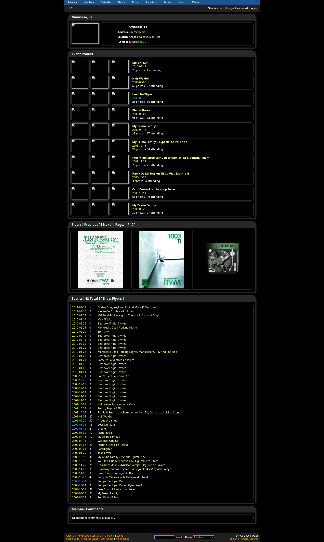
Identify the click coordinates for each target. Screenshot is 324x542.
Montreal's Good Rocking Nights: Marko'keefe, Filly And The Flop (137, 352)
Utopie (102, 428)
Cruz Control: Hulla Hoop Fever (154, 189)
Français (243, 538)
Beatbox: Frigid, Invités (112, 323)
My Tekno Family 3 (145, 126)
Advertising (83, 535)
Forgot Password (237, 8)
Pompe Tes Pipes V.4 (110, 481)
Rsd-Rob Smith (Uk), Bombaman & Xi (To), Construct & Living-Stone (139, 412)
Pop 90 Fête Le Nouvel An (113, 376)
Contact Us (97, 535)
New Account (216, 8)
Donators (109, 535)
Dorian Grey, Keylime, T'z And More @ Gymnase (127, 307)
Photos (121, 2)
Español (254, 538)
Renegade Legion (90, 538)
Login (253, 8)
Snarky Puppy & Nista (111, 408)
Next (107, 224)
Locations (151, 2)
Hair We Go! (140, 78)
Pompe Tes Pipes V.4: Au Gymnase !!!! (120, 485)
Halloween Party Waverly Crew (117, 404)
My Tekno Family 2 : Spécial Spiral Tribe (159, 142)
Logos (120, 535)
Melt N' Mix (140, 63)
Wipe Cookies (122, 538)
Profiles (168, 2)
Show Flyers (112, 298)
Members (89, 2)
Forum (135, 2)
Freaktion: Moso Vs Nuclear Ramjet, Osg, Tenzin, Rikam (170, 158)
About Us (71, 535)
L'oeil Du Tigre (142, 94)
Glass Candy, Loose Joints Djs (115, 473)
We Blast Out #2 (108, 441)
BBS (70, 8)
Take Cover (104, 453)
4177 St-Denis (137, 32)
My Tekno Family (144, 205)
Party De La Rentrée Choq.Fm (116, 360)
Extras (195, 2)
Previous (91, 224)
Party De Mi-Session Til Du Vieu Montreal (160, 173)
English (233, 538)
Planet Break (141, 110)
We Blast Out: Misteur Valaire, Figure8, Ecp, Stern (128, 461)
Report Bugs (72, 538)
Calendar (106, 2)
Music (182, 2)
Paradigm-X (105, 449)
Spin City (103, 331)
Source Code (107, 538)
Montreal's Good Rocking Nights (118, 327)
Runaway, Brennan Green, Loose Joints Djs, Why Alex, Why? (134, 469)
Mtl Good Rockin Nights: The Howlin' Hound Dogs (128, 315)
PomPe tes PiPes (108, 497)
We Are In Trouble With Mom (116, 311)
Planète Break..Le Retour (113, 445)
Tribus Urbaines (107, 420)
